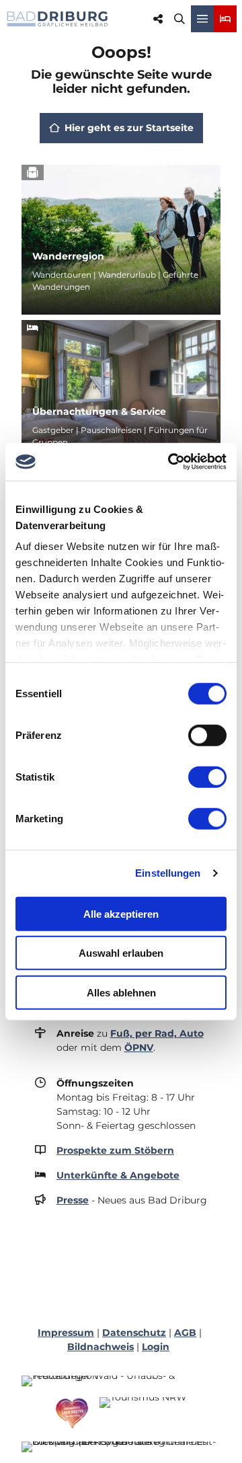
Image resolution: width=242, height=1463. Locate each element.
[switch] (207, 735)
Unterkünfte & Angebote (117, 1175)
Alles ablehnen (121, 992)
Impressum (66, 1333)
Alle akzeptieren (121, 913)
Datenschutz (134, 1333)
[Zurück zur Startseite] (57, 19)
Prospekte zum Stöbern (115, 1150)
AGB (185, 1333)
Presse (72, 1200)
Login (155, 1347)
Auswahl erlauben (121, 953)
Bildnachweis (100, 1347)
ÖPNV (138, 1047)
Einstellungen (167, 873)
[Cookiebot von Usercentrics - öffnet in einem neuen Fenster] (171, 462)
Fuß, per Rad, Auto (157, 1033)
